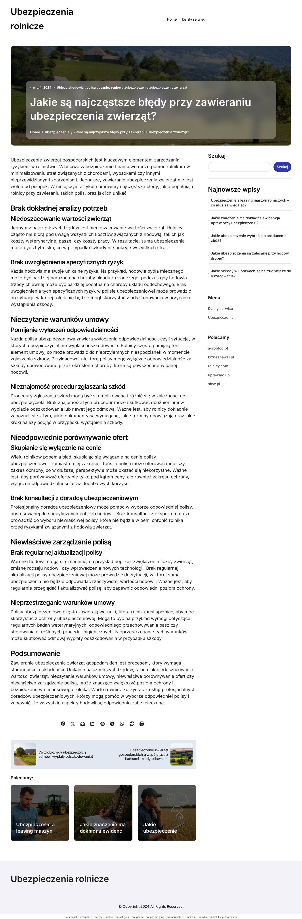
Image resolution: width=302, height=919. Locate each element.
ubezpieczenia (137, 87)
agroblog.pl (218, 348)
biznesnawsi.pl (221, 357)
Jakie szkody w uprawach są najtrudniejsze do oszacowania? (251, 273)
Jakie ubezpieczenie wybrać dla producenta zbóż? (249, 238)
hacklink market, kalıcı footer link (218, 917)
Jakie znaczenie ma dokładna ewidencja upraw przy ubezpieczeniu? (245, 220)
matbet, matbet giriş (117, 917)
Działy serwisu (193, 19)
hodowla (77, 87)
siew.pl (214, 384)
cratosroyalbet (175, 917)
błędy (63, 87)
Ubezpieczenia (221, 317)
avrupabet (86, 917)
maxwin (191, 917)
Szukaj (217, 156)
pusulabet (71, 917)
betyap (99, 917)
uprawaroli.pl (219, 375)
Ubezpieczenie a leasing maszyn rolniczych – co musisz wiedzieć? (250, 202)
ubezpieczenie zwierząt (169, 87)
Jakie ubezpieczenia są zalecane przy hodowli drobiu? (251, 255)
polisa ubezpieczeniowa (104, 87)
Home (171, 19)
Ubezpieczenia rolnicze (60, 878)
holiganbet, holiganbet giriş (148, 917)
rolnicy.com (218, 366)
